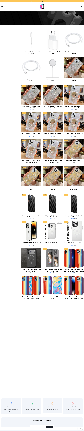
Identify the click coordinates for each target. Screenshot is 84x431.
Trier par (2, 32)
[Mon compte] (79, 6)
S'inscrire (50, 427)
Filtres (9, 37)
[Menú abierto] (1, 6)
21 (56, 307)
